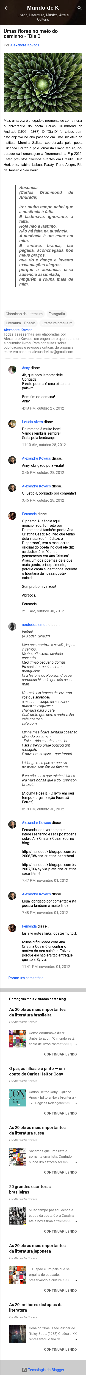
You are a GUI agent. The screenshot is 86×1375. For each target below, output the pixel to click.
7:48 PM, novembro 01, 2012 (45, 913)
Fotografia (57, 314)
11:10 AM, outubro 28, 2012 (44, 445)
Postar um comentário (26, 978)
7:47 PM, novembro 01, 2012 (45, 880)
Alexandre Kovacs (36, 458)
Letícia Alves (32, 422)
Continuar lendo (60, 1054)
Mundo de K (43, 8)
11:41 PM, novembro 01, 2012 (46, 967)
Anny (26, 368)
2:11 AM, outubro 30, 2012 (43, 611)
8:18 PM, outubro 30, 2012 (43, 809)
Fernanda (30, 514)
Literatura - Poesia (21, 323)
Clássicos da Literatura (24, 314)
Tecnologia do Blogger (45, 1370)
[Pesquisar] (79, 8)
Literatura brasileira (57, 323)
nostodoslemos (34, 624)
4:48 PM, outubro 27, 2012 (43, 408)
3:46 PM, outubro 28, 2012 (43, 472)
